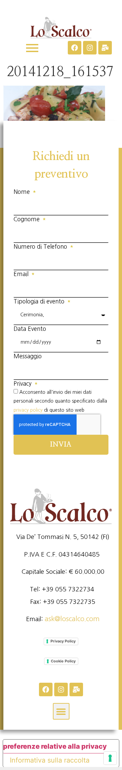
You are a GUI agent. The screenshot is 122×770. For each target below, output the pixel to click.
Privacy (23, 383)
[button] (61, 711)
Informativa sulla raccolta (49, 760)
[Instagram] (90, 47)
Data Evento (30, 329)
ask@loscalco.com (72, 618)
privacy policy (28, 410)
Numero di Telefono (41, 246)
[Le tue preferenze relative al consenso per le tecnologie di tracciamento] (110, 758)
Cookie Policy (63, 661)
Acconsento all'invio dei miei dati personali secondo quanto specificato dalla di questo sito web (60, 400)
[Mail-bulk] (105, 47)
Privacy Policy (63, 641)
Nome (23, 192)
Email (22, 274)
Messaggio (28, 356)
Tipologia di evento (40, 301)
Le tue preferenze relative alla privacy (55, 746)
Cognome (27, 219)
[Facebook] (74, 47)
